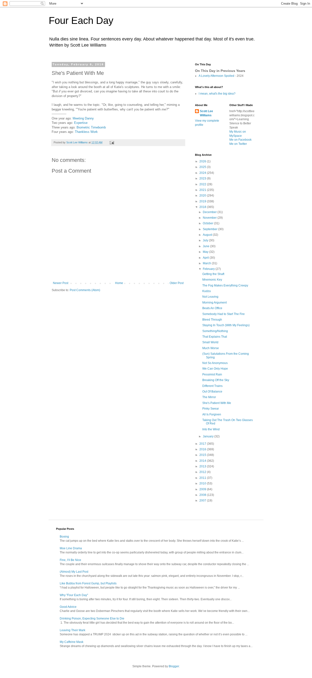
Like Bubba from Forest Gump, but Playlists (88, 583)
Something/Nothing (215, 331)
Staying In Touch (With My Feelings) (226, 325)
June (206, 246)
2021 (203, 190)
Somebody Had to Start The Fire (223, 314)
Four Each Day (81, 20)
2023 (203, 178)
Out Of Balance (212, 391)
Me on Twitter (238, 144)
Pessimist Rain (212, 374)
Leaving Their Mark (72, 630)
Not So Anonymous (215, 363)
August (208, 234)
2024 (203, 173)
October (208, 223)
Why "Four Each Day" (74, 595)
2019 (203, 201)
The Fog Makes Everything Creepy (225, 285)
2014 (203, 460)
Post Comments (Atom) (85, 290)
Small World (210, 342)
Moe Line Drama (71, 548)
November (210, 217)
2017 (203, 443)
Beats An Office (212, 308)
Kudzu (206, 291)
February (209, 269)
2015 (203, 455)
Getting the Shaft (213, 274)
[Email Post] (111, 142)
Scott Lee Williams (206, 113)
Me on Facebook (240, 139)
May (206, 252)
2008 (203, 495)
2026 (203, 161)
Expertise (81, 123)
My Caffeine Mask (71, 642)
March (207, 263)
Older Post (177, 283)
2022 (203, 184)
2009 (203, 489)
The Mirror (209, 397)
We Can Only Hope (215, 368)
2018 (203, 207)
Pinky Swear (210, 408)
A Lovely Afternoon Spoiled (216, 76)
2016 (203, 449)
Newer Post (60, 283)
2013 (203, 466)
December (210, 212)
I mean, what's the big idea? (217, 93)
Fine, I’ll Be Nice (70, 560)
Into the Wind (211, 429)
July (206, 240)
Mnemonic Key (212, 279)
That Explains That (214, 336)
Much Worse (210, 348)
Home (119, 283)
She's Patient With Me (216, 403)
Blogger (174, 666)
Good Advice (68, 607)
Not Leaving (210, 296)
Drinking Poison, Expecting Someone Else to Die (92, 618)
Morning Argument (214, 302)
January (208, 436)
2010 (203, 483)
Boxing (64, 536)
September (210, 229)
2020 (203, 195)
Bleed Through (212, 319)
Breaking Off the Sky (215, 380)
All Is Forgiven (211, 414)
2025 (203, 167)
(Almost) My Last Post (74, 571)
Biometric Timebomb (91, 127)
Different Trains (212, 386)
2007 (203, 500)
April (206, 257)
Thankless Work (86, 132)
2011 (203, 478)
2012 (203, 472)
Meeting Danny (83, 118)
